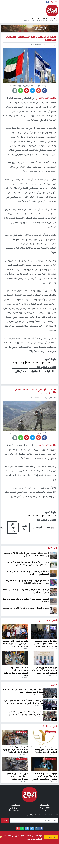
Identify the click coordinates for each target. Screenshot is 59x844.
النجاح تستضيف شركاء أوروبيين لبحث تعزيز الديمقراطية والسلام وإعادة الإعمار (16, 671)
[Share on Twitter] (32, 90)
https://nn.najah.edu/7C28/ (41, 515)
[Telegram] (27, 828)
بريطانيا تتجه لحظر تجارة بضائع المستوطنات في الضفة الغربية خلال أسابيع (26, 591)
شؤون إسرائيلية (44, 807)
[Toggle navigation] (43, 2)
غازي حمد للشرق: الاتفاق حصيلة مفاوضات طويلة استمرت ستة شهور (17, 776)
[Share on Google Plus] (38, 90)
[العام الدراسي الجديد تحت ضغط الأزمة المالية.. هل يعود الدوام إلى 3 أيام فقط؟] (15, 737)
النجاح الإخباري (52, 10)
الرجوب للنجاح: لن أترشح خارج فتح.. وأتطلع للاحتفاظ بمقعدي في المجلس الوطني (44, 776)
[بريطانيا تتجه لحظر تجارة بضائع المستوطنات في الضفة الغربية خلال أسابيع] (53, 592)
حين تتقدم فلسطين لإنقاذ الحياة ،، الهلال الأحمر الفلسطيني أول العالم (27, 572)
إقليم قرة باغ (12, 527)
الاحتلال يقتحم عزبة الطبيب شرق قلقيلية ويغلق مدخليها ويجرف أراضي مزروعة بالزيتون (28, 563)
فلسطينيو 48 (15, 805)
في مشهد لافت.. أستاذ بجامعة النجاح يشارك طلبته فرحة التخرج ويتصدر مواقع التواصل (23, 702)
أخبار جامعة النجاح (48, 620)
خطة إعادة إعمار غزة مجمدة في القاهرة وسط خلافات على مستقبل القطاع (23, 690)
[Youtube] (18, 828)
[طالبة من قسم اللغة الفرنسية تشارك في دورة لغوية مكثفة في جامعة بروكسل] (15, 631)
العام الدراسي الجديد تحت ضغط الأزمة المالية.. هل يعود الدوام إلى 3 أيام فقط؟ (15, 749)
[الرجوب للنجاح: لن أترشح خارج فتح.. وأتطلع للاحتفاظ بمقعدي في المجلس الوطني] (44, 764)
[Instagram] (37, 828)
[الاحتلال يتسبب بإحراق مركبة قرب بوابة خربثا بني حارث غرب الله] (53, 601)
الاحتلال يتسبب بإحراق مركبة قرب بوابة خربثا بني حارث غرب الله (26, 600)
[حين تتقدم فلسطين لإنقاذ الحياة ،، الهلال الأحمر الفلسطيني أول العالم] (53, 573)
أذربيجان (37, 527)
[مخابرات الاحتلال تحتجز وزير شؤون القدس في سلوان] (53, 610)
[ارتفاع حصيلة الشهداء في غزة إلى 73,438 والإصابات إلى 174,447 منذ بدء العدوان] (53, 555)
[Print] (14, 90)
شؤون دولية (36, 18)
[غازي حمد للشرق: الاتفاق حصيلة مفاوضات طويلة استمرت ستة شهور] (15, 764)
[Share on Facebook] (44, 90)
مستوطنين (20, 371)
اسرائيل (35, 371)
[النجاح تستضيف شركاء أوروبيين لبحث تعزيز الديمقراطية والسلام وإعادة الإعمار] (15, 658)
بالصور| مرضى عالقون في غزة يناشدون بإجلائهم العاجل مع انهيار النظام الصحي (26, 713)
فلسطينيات (44, 805)
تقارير (54, 684)
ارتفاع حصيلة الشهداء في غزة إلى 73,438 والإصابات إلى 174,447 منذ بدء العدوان (26, 554)
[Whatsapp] (22, 828)
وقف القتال (24, 527)
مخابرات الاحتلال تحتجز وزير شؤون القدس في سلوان (26, 608)
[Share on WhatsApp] (20, 90)
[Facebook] (41, 828)
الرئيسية (55, 18)
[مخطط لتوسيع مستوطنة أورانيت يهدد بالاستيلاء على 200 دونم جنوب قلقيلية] (53, 582)
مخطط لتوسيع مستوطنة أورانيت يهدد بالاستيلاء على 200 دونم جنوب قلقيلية (27, 582)
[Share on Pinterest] (26, 90)
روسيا (50, 527)
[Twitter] (32, 828)
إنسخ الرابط (19, 362)
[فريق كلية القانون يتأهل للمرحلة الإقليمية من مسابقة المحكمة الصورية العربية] (44, 658)
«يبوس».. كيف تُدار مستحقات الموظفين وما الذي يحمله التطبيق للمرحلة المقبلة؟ (44, 749)
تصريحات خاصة (50, 726)
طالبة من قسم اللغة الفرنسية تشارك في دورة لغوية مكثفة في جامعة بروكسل (15, 644)
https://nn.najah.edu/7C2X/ (41, 362)
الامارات (49, 371)
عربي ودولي (46, 18)
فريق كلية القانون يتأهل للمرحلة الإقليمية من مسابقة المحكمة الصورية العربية (44, 670)
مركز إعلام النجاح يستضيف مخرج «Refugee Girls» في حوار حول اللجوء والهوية (45, 644)
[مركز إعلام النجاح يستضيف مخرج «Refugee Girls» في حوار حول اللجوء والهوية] (44, 631)
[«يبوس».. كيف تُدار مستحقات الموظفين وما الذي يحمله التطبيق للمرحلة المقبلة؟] (44, 737)
